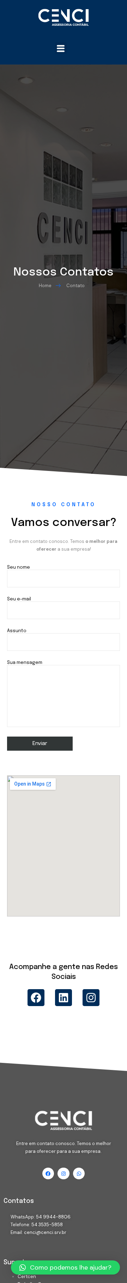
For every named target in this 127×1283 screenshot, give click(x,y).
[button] (61, 48)
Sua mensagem (24, 662)
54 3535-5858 (47, 1225)
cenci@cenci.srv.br (45, 1232)
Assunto (16, 631)
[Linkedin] (63, 997)
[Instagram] (91, 997)
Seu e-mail (19, 599)
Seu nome (18, 567)
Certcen (27, 1276)
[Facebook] (36, 997)
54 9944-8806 (53, 1217)
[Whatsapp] (79, 1174)
